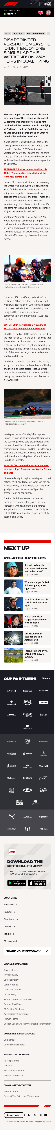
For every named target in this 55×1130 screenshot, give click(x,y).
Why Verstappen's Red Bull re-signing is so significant (36, 585)
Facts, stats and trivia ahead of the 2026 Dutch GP (36, 653)
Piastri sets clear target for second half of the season (35, 619)
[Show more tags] (48, 33)
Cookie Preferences (14, 1045)
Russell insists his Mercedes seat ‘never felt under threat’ (35, 568)
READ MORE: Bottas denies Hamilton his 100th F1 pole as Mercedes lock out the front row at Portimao (25, 172)
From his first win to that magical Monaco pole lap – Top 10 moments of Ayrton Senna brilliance (27, 469)
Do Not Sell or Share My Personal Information (27, 1024)
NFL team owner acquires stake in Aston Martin (33, 636)
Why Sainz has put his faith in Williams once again (36, 602)
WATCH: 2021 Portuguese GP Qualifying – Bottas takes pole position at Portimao (26, 326)
